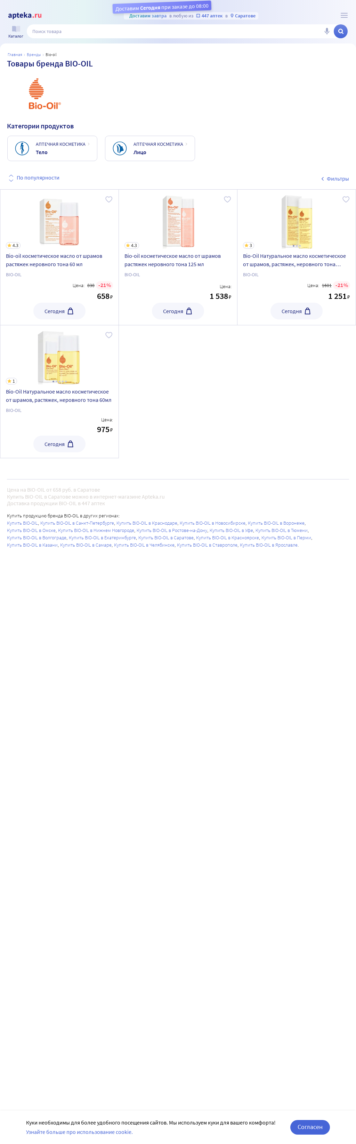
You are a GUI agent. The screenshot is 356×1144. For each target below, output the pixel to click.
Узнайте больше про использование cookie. (79, 1131)
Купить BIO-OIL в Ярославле (269, 545)
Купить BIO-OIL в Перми (286, 537)
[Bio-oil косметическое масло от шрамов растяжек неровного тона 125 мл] (178, 257)
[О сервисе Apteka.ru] (344, 15)
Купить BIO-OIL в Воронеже (276, 523)
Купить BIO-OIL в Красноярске (227, 537)
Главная (15, 54)
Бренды (34, 54)
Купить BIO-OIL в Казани (32, 545)
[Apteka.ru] (24, 15)
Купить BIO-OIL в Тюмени (282, 530)
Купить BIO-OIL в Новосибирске (212, 523)
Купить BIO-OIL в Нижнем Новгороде (96, 530)
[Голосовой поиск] (326, 31)
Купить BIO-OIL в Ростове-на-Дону (172, 530)
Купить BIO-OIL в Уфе (231, 530)
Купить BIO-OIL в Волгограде (36, 537)
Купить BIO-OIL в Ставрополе (207, 545)
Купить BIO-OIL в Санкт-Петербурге (77, 523)
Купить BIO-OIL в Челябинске (144, 545)
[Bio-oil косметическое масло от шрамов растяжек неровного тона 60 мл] (59, 257)
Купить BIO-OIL (22, 523)
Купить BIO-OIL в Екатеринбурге (102, 537)
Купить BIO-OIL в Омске (31, 530)
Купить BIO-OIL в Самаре (86, 545)
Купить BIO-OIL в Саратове (166, 537)
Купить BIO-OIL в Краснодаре (146, 523)
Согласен (310, 1127)
